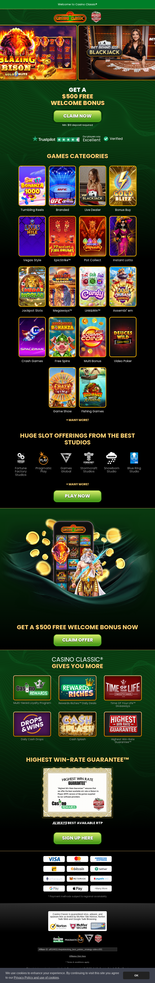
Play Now (32, 188)
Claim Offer (77, 640)
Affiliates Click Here (77, 956)
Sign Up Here (77, 838)
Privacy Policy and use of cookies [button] (36, 977)
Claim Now (77, 116)
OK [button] (136, 975)
